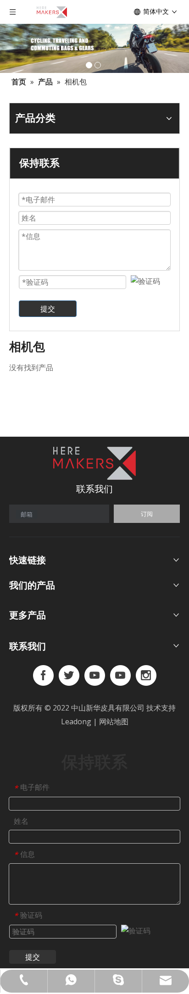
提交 (47, 309)
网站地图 (113, 721)
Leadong (77, 721)
